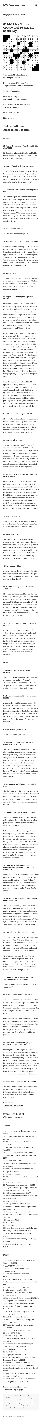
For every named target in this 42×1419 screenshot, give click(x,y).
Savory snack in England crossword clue (22, 1404)
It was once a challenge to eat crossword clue (21, 1399)
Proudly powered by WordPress (13, 1416)
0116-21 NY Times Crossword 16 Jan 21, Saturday (18, 27)
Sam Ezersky (26, 1396)
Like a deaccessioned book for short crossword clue (20, 1402)
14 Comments (20, 1408)
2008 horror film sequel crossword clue (18, 1398)
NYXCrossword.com (15, 5)
